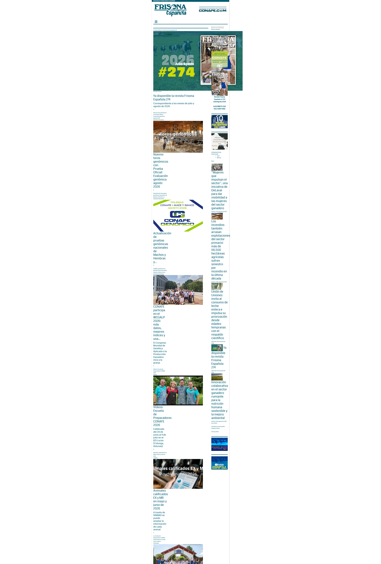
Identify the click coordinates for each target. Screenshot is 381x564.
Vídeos (155, 374)
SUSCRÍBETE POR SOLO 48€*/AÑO (219, 107)
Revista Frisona (157, 91)
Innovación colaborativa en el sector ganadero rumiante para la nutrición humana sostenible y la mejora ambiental (219, 400)
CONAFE (155, 458)
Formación (156, 543)
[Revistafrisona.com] (170, 9)
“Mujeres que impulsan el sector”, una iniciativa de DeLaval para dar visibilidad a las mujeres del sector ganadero (219, 190)
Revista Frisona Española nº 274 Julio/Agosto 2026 (219, 99)
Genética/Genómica (158, 120)
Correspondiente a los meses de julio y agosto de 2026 (173, 105)
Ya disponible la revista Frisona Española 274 (173, 98)
